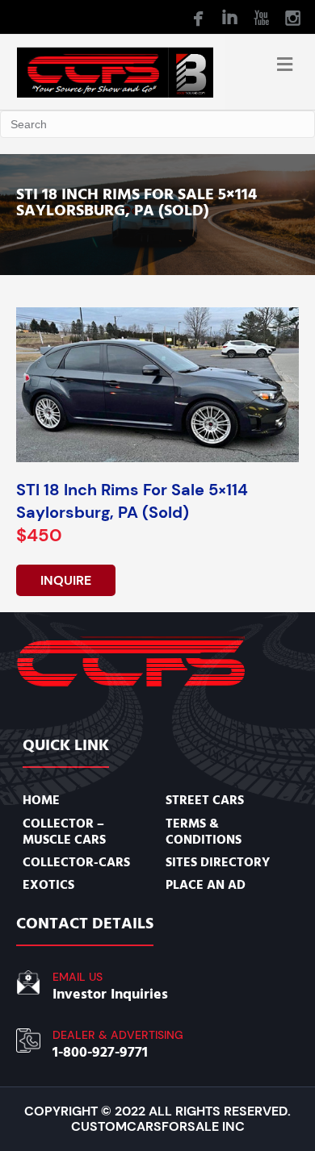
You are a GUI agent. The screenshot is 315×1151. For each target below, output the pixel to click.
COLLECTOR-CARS (76, 862)
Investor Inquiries (110, 994)
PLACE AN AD (206, 885)
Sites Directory (218, 862)
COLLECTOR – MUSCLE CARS (64, 832)
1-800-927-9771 (100, 1052)
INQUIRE (65, 580)
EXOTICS (48, 885)
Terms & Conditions (204, 832)
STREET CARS (205, 800)
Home (41, 800)
